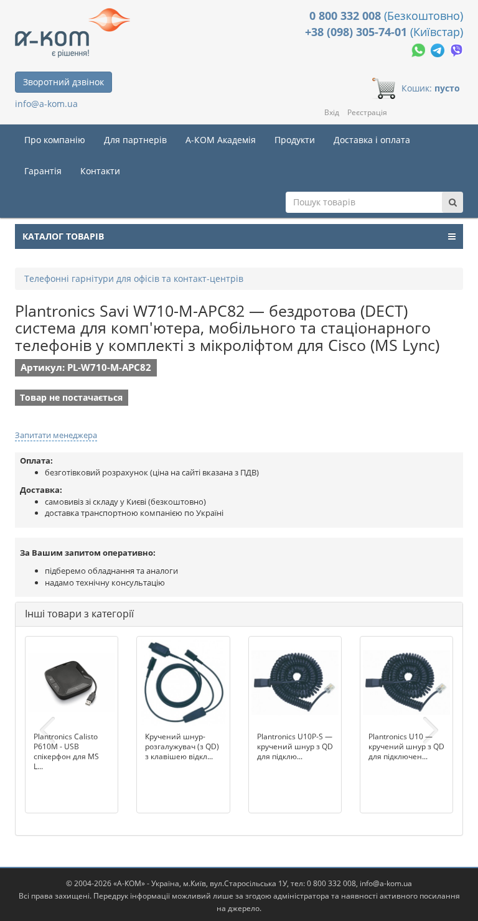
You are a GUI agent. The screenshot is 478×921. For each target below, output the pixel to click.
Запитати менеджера (56, 435)
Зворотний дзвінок (63, 82)
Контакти (100, 171)
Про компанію (54, 140)
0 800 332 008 (346, 15)
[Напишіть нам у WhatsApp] (419, 49)
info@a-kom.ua (46, 104)
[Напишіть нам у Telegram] (439, 49)
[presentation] (47, 730)
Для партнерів (135, 140)
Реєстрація (367, 112)
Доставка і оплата (372, 140)
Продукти (294, 140)
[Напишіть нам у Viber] (456, 49)
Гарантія (43, 171)
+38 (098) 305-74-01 (357, 31)
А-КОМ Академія (220, 140)
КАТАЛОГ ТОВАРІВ (63, 236)
